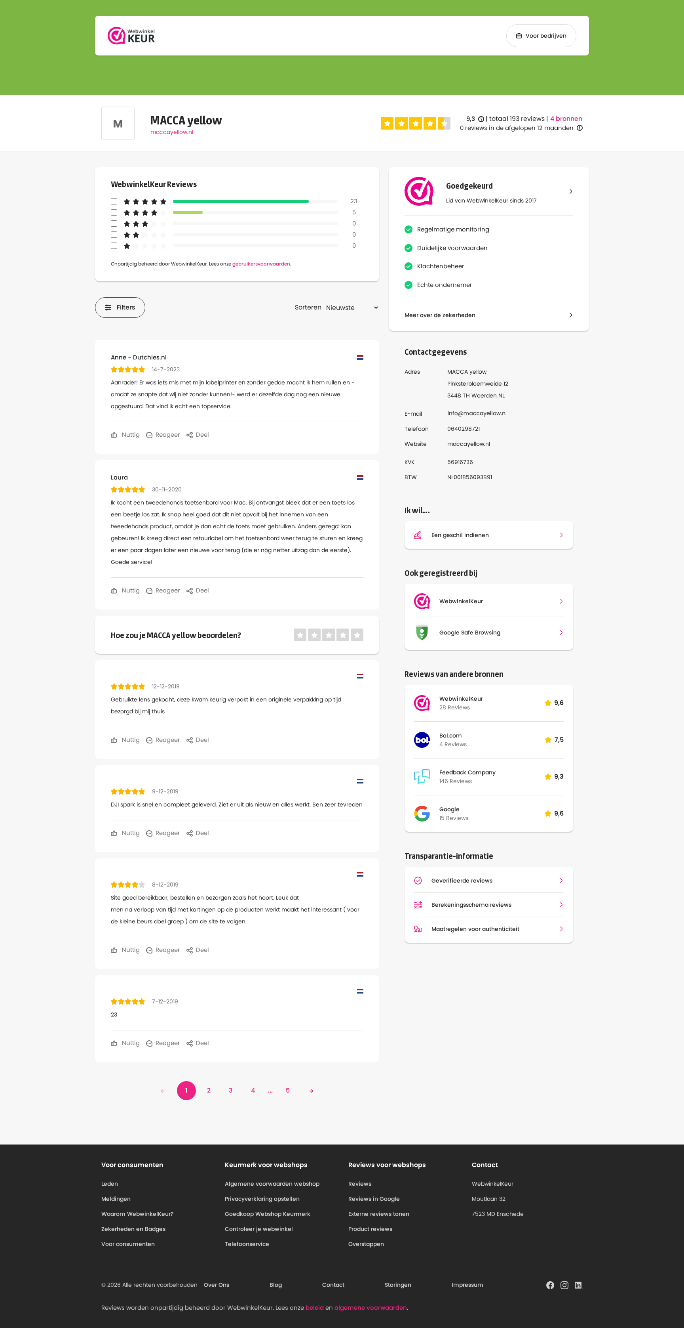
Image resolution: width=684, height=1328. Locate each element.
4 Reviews (453, 744)
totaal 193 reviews (517, 118)
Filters (126, 307)
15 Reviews (453, 818)
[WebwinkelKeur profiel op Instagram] (564, 1284)
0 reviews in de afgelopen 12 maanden (517, 128)
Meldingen (116, 1199)
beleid (315, 1307)
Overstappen (366, 1244)
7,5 (559, 739)
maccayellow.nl (171, 132)
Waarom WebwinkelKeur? (137, 1214)
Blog (276, 1285)
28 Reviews (454, 707)
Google (449, 809)
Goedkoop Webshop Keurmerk (267, 1214)
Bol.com (450, 735)
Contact (333, 1285)
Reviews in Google (374, 1199)
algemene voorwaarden (370, 1307)
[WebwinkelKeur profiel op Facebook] (550, 1284)
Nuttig (130, 434)
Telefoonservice (247, 1244)
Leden (109, 1184)
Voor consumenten (128, 1244)
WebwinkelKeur (461, 699)
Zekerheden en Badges (133, 1229)
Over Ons (216, 1285)
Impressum (467, 1285)
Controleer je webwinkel (259, 1229)
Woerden (484, 395)
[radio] (387, 123)
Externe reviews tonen (378, 1214)
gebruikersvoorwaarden (261, 263)
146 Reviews (455, 781)
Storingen (398, 1285)
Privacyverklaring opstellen (262, 1199)
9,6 (559, 702)
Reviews (359, 1184)
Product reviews (370, 1229)
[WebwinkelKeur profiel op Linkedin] (579, 1284)
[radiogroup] (415, 123)
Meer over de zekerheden (440, 315)
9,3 (475, 119)
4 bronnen (566, 118)
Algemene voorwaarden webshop (272, 1184)
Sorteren (308, 307)
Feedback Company (467, 772)
